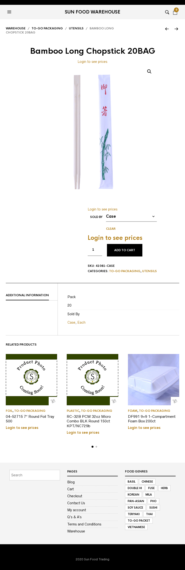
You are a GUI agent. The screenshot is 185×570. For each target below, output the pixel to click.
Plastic (73, 411)
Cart (70, 489)
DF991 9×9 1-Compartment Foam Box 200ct (152, 418)
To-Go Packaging (47, 28)
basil (131, 481)
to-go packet (139, 520)
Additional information (27, 295)
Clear (111, 229)
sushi (153, 507)
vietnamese (136, 527)
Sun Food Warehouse (92, 12)
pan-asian (136, 501)
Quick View (53, 401)
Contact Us (76, 503)
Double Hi (135, 488)
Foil (9, 411)
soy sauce (135, 507)
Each (81, 322)
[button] (10, 12)
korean (133, 494)
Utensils (76, 28)
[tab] (32, 295)
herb (164, 488)
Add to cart (124, 250)
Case (71, 322)
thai (149, 514)
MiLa (148, 494)
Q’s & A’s (74, 517)
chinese (147, 481)
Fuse (151, 488)
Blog (71, 482)
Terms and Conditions (84, 524)
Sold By (96, 217)
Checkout (74, 496)
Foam (132, 411)
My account (76, 510)
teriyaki (134, 514)
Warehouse (16, 28)
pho (153, 501)
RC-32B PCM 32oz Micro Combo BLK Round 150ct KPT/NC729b (89, 421)
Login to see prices (92, 62)
